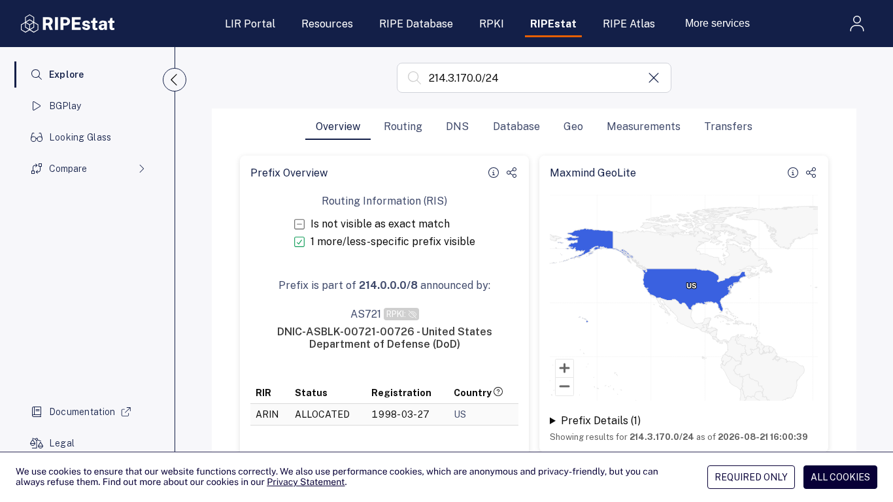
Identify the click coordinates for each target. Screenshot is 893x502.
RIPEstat (553, 24)
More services (717, 23)
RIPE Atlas (629, 24)
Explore (66, 74)
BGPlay (65, 106)
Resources (327, 24)
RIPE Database (416, 24)
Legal (62, 443)
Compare (68, 168)
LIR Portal (250, 24)
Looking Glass (80, 137)
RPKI (491, 24)
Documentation (82, 412)
